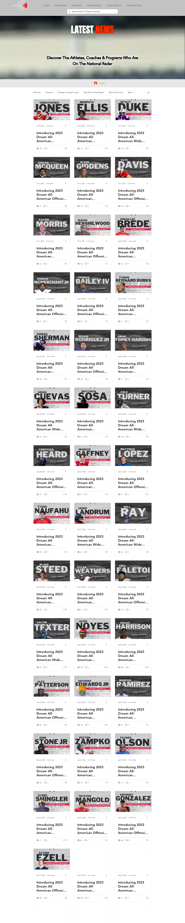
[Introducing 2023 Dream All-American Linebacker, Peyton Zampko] (92, 743)
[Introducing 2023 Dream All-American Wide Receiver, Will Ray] (133, 513)
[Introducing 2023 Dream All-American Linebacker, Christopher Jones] (51, 109)
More (130, 92)
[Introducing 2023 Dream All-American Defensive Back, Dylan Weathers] (92, 570)
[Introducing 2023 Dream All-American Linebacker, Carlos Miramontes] (133, 859)
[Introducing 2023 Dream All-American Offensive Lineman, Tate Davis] (133, 167)
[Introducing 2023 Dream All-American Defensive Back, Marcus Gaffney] (92, 455)
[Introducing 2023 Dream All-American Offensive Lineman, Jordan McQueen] (51, 167)
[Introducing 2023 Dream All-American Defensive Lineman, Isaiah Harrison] (133, 628)
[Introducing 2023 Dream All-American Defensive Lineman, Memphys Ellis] (92, 109)
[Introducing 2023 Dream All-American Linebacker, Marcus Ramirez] (133, 686)
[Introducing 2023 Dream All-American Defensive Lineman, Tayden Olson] (133, 743)
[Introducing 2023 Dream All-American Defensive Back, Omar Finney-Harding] (133, 340)
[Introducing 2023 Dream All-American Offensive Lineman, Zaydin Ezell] (51, 859)
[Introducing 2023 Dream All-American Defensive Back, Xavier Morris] (51, 225)
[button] (148, 92)
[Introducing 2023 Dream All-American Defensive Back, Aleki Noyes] (92, 628)
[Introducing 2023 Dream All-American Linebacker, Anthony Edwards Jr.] (92, 686)
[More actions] (66, 125)
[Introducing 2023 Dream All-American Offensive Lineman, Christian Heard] (51, 455)
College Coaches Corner (68, 92)
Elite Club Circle (116, 92)
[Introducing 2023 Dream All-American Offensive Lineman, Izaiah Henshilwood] (92, 225)
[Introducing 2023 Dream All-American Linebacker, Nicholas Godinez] (92, 859)
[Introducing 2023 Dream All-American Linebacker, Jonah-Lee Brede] (133, 225)
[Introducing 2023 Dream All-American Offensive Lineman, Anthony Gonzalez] (133, 801)
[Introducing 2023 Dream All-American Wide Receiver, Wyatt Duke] (133, 109)
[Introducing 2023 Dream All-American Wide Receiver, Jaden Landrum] (92, 513)
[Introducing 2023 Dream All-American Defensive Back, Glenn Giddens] (92, 167)
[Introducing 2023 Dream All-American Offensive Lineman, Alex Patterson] (51, 686)
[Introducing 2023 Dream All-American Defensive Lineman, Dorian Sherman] (51, 340)
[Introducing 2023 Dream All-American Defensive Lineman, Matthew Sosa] (92, 398)
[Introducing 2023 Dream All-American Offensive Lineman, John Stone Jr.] (51, 743)
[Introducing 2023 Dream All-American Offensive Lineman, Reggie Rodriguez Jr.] (92, 340)
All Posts (37, 92)
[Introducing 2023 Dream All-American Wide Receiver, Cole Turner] (133, 398)
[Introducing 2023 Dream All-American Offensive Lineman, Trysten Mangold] (92, 801)
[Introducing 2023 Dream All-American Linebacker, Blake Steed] (51, 570)
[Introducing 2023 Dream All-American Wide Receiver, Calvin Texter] (51, 628)
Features (49, 92)
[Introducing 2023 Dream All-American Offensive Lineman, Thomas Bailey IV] (92, 282)
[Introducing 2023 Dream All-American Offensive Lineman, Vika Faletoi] (133, 570)
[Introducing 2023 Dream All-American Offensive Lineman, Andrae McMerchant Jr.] (51, 282)
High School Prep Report (93, 92)
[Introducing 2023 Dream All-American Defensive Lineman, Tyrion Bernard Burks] (133, 282)
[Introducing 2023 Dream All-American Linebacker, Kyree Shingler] (51, 801)
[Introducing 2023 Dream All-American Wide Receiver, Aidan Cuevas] (51, 398)
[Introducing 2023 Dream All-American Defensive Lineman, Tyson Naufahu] (51, 513)
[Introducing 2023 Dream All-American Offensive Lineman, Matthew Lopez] (133, 455)
